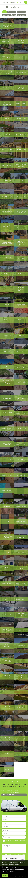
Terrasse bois (21, 12)
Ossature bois (11, 12)
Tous (4, 12)
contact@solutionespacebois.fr (11, 792)
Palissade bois (22, 15)
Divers (14, 15)
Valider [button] (5, 875)
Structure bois (6, 15)
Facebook (6, 797)
